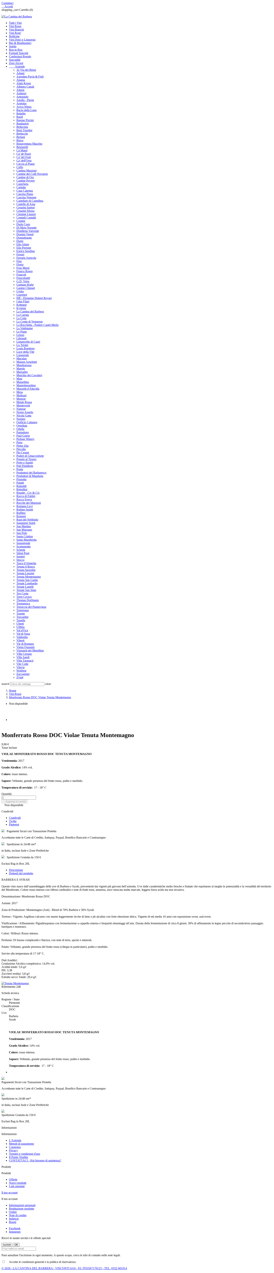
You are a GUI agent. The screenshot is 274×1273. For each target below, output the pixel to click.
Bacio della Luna (26, 110)
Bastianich (22, 123)
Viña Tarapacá (24, 660)
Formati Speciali (18, 53)
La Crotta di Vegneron (29, 321)
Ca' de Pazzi (23, 153)
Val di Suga (23, 633)
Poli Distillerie (24, 465)
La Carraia (22, 314)
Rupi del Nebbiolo (27, 519)
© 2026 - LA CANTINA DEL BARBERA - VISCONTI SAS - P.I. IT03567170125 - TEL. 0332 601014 (64, 1268)
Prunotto (21, 479)
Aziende (17, 66)
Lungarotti (22, 355)
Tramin (20, 613)
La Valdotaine (24, 328)
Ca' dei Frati (23, 157)
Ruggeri (21, 516)
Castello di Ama (25, 204)
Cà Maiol (21, 150)
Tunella (20, 620)
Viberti (20, 640)
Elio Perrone (23, 247)
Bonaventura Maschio (29, 143)
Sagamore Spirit (25, 523)
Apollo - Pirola (25, 100)
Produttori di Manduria (29, 476)
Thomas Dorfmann (27, 600)
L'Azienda (15, 1140)
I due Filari (22, 301)
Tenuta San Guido (27, 580)
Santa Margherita (26, 539)
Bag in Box (16, 49)
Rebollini (21, 489)
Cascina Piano (24, 194)
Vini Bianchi (16, 29)
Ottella (20, 429)
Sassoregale (23, 543)
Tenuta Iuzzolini (25, 570)
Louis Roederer (25, 348)
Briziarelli (22, 147)
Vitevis (20, 667)
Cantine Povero (25, 180)
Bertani (20, 137)
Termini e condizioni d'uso (24, 1153)
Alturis (20, 90)
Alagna (20, 79)
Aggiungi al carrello (14, 801)
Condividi (15, 817)
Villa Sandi (22, 657)
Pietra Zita (22, 445)
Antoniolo (22, 96)
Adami (20, 73)
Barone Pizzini (25, 120)
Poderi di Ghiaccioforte (30, 455)
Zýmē (19, 677)
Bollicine (14, 36)
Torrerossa (22, 610)
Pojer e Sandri (24, 462)
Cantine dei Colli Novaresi (32, 173)
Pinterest (14, 824)
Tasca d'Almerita (26, 563)
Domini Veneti (25, 234)
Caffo (19, 167)
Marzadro (22, 371)
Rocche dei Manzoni (28, 502)
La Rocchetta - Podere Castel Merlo (37, 325)
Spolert (20, 556)
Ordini (13, 1212)
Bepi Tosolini (24, 130)
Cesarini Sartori (25, 207)
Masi (19, 378)
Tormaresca (23, 603)
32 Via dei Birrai (26, 69)
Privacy (13, 1150)
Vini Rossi (15, 26)
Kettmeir (21, 304)
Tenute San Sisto (26, 590)
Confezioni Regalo (20, 56)
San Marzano (24, 529)
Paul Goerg (23, 435)
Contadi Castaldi (26, 217)
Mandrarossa (24, 365)
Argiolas (21, 103)
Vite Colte (22, 663)
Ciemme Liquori (26, 214)
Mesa (19, 392)
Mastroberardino (26, 385)
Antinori (21, 93)
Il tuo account (9, 1192)
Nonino (20, 418)
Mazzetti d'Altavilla (27, 388)
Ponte (19, 469)
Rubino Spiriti (24, 509)
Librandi (21, 338)
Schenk (20, 549)
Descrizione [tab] (16, 870)
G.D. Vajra (22, 281)
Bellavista (22, 126)
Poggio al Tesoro (26, 459)
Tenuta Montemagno (28, 576)
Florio (19, 264)
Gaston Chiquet (25, 288)
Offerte (13, 1179)
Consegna (15, 1147)
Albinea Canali (25, 86)
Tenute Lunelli (25, 586)
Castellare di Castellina (29, 200)
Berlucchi (22, 133)
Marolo (20, 368)
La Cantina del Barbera (30, 311)
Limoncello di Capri (28, 341)
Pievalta (21, 449)
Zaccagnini (22, 674)
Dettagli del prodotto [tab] (21, 873)
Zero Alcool (16, 63)
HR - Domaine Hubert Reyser (34, 298)
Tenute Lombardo (26, 583)
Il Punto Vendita (18, 1157)
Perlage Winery (25, 439)
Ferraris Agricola (26, 257)
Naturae (21, 408)
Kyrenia (21, 308)
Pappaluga (22, 432)
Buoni (12, 1222)
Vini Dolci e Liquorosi (22, 39)
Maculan (21, 358)
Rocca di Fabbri (25, 496)
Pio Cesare (22, 452)
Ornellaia (21, 425)
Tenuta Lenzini (25, 573)
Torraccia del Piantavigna (31, 606)
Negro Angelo (24, 412)
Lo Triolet (22, 345)
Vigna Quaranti (25, 647)
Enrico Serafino (25, 251)
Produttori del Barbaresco (31, 472)
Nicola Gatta (23, 415)
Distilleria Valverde (27, 231)
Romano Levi (24, 506)
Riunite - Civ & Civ (28, 492)
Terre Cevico (24, 596)
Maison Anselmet (26, 361)
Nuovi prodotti (17, 1182)
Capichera (22, 184)
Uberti (20, 623)
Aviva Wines (24, 106)
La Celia (21, 318)
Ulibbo (20, 627)
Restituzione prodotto (21, 1208)
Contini (20, 220)
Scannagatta (23, 546)
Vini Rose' (15, 32)
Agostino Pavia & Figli (30, 76)
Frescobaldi (23, 278)
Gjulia (20, 291)
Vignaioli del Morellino (30, 650)
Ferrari (20, 254)
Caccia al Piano (25, 163)
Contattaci (7, 3)
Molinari (21, 395)
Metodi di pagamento (21, 1143)
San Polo (21, 533)
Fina (19, 261)
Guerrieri (21, 294)
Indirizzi (14, 1218)
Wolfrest (21, 670)
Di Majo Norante (26, 227)
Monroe (21, 398)
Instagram (15, 1231)
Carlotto (21, 187)
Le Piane (21, 331)
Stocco (20, 559)
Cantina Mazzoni (26, 170)
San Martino (23, 526)
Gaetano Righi (25, 284)
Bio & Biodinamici (20, 43)
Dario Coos (23, 224)
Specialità (14, 59)
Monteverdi (23, 405)
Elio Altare (22, 244)
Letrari (20, 335)
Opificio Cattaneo (26, 422)
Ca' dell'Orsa (24, 160)
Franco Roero (24, 271)
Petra (19, 442)
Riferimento (8, 986)
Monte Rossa (24, 402)
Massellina (22, 382)
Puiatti (20, 482)
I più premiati (17, 1186)
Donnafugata (24, 237)
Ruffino (21, 512)
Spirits (12, 46)
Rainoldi (21, 486)
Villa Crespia (24, 653)
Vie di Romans (25, 643)
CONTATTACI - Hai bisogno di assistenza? (35, 1160)
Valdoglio (22, 637)
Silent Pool (22, 553)
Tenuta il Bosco (25, 566)
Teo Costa (22, 593)
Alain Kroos (23, 83)
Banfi (19, 116)
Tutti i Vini (15, 22)
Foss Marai (22, 267)
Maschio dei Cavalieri (29, 375)
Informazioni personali (22, 1205)
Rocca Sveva (24, 499)
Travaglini (22, 617)
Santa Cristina (24, 536)
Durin (19, 241)
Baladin (21, 113)
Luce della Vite (25, 351)
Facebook (15, 1228)
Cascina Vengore (26, 197)
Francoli (21, 274)
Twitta (12, 821)
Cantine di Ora (25, 177)
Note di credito (17, 1215)
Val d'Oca (22, 630)
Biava (19, 140)
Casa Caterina (24, 190)
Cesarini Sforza (25, 210)
